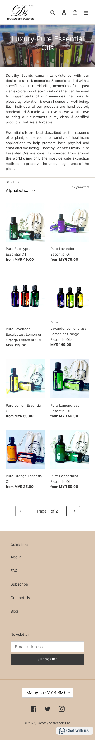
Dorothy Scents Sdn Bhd (54, 723)
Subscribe (19, 584)
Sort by (13, 182)
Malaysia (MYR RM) (45, 692)
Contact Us (20, 597)
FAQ (14, 570)
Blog (14, 611)
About (16, 557)
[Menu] (86, 12)
